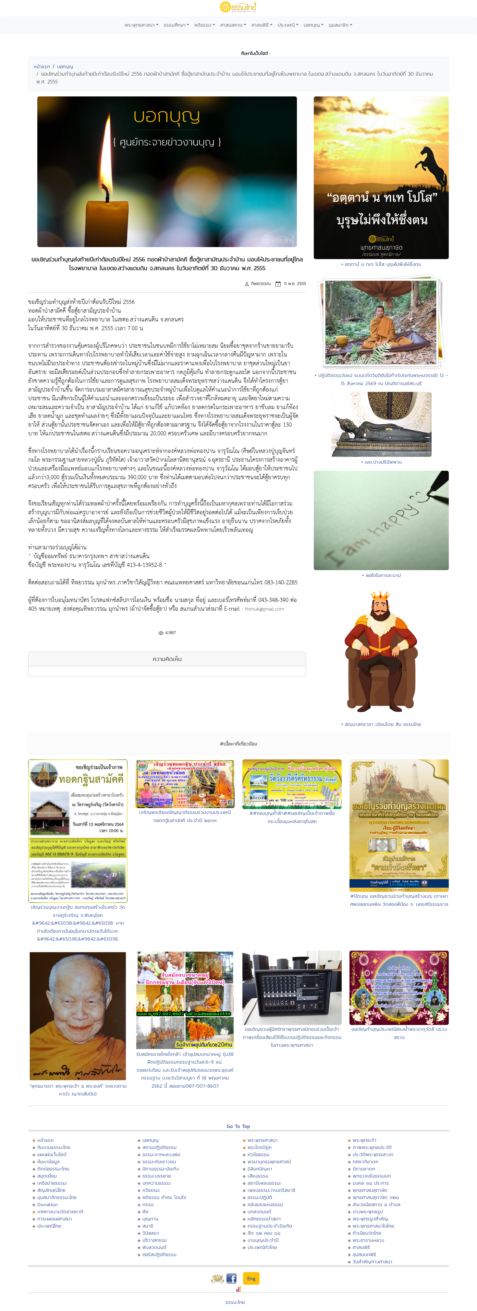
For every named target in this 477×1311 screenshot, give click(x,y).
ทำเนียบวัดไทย (367, 1233)
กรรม (147, 1204)
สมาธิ (147, 1225)
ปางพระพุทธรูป (368, 1211)
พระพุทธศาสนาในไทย (373, 1225)
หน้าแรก (42, 66)
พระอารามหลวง (368, 1240)
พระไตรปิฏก (260, 1147)
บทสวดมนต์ (259, 1211)
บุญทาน (150, 1218)
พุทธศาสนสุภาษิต (370, 1190)
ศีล (145, 1211)
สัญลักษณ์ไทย (51, 1190)
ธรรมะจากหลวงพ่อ (161, 1154)
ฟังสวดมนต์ (154, 1247)
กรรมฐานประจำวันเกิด (270, 1225)
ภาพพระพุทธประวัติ (372, 1147)
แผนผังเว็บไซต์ (52, 1154)
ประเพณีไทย (49, 1225)
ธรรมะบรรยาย (156, 1175)
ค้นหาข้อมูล (48, 1161)
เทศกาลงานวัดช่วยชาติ (60, 1211)
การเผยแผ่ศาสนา (54, 1218)
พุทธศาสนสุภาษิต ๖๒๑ (376, 1197)
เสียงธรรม (258, 1175)
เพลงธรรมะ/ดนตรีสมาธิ (271, 1190)
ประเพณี (286, 24)
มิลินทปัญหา (260, 1168)
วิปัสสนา (150, 1233)
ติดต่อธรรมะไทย (53, 1168)
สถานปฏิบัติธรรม (159, 1147)
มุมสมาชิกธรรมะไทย (57, 1197)
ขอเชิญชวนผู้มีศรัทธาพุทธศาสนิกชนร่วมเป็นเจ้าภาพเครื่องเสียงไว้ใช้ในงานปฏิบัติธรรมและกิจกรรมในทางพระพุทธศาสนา (292, 1037)
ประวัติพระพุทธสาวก (373, 1154)
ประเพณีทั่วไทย (262, 1247)
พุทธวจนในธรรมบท (372, 1175)
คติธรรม (202, 24)
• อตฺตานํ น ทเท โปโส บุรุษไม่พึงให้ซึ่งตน (381, 264)
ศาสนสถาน (231, 24)
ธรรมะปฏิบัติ (260, 1197)
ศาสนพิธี (260, 24)
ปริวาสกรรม (154, 1240)
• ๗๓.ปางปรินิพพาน (381, 461)
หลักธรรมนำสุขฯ (264, 1218)
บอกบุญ (312, 24)
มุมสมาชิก (339, 24)
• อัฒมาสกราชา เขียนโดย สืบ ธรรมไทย (381, 724)
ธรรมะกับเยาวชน (159, 1161)
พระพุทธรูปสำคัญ (370, 1218)
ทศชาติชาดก (365, 1161)
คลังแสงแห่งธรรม (265, 1204)
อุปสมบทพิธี (364, 1254)
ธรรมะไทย (235, 1302)
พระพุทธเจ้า (364, 1140)
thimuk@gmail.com (264, 609)
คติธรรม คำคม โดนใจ (164, 1197)
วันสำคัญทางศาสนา (372, 1261)
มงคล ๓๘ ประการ (371, 1183)
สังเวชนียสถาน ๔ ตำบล (376, 1204)
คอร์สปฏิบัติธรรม (159, 1254)
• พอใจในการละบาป (381, 575)
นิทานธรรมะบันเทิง (160, 1168)
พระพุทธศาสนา (140, 24)
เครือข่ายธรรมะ (52, 1183)
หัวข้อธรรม (258, 1154)
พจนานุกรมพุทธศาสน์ (269, 1161)
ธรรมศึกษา (175, 24)
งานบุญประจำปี (263, 1240)
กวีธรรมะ (151, 1190)
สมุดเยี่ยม (47, 1175)
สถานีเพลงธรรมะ (265, 1183)
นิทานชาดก (364, 1168)
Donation (47, 1204)
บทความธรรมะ (156, 1183)
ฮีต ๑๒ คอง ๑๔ (264, 1233)
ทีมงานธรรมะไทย (53, 1147)
